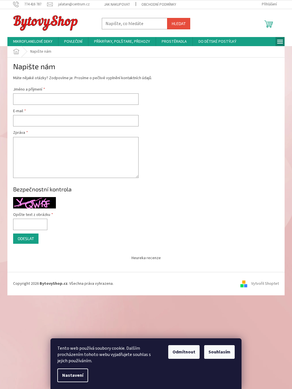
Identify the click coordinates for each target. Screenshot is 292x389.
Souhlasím (219, 352)
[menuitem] (32, 41)
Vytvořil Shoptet (265, 283)
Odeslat (26, 238)
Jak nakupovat (117, 4)
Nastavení (72, 375)
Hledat (179, 23)
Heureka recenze (146, 258)
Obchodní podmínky (158, 4)
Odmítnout (184, 352)
